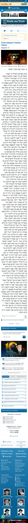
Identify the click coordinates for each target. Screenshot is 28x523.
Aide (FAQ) (3, 482)
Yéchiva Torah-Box (5, 468)
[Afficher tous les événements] (8, 1)
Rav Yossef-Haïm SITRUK (21, 516)
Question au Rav (18, 10)
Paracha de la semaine (6, 462)
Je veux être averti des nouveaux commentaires (13, 320)
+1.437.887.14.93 (21, 445)
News (2, 465)
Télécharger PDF (23, 66)
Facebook (18, 478)
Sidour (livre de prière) (20, 463)
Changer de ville (14, 436)
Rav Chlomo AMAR (21, 506)
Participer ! (24, 4)
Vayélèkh (19, 426)
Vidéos (13, 10)
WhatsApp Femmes (20, 482)
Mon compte (4, 1)
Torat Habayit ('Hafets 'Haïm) (18, 25)
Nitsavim (13, 426)
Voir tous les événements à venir (14, 372)
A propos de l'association (6, 477)
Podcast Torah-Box (19, 469)
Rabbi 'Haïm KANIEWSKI (21, 496)
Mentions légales (4, 480)
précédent (11, 323)
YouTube (18, 480)
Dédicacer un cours (5, 469)
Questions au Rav (21, 376)
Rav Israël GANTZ (7, 516)
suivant (17, 323)
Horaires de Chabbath (20, 465)
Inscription (17, 468)
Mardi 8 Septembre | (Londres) (13, 368)
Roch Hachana (8, 10)
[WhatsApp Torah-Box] (26, 1)
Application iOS (19, 484)
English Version (18, 471)
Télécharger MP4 (13, 66)
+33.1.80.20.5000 (21, 441)
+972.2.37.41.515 (6, 445)
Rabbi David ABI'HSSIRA (7, 506)
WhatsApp (18, 481)
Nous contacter (7, 441)
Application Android (20, 485)
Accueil (3, 25)
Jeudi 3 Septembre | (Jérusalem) (13, 359)
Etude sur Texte (9, 25)
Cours (13, 376)
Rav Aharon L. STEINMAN (7, 496)
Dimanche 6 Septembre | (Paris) (13, 364)
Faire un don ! (4, 478)
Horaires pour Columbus (11, 410)
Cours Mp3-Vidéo (5, 466)
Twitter (17, 477)
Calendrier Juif (18, 462)
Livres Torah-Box (18, 466)
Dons (23, 10)
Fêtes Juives (3, 463)
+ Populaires (5, 376)
